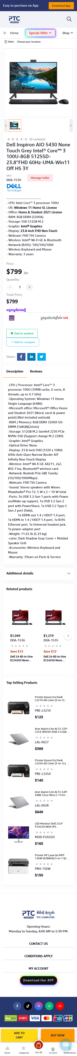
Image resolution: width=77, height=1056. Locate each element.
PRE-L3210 (43, 711)
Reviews (36, 371)
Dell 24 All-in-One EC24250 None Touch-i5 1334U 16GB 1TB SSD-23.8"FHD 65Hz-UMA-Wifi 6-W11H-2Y (21, 658)
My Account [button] (38, 969)
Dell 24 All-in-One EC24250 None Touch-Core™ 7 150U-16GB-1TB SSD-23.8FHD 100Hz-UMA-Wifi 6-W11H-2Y (55, 658)
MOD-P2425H (45, 837)
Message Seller (40, 178)
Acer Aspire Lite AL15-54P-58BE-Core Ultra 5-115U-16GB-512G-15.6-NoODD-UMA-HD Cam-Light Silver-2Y (51, 793)
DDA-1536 (17, 640)
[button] (40, 33)
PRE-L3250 (43, 774)
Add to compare (24, 342)
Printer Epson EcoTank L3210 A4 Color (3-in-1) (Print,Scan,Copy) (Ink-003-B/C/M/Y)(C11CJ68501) (52, 699)
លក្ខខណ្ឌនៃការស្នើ (16, 310)
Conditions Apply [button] (38, 956)
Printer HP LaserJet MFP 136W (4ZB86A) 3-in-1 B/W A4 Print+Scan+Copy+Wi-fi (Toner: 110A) (52, 857)
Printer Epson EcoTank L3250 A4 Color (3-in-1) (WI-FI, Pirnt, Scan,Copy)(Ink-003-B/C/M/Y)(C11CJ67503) (52, 762)
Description (14, 371)
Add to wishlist (23, 333)
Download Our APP (38, 980)
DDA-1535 (51, 640)
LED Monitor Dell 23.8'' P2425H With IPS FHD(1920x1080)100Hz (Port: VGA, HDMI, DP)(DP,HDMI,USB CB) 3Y (49, 825)
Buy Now (57, 1035)
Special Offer (39, 33)
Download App (61, 5)
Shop (66, 33)
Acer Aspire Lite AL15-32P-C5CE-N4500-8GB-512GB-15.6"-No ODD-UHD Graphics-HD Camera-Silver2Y (51, 730)
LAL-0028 (42, 805)
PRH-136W (43, 869)
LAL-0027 (42, 742)
